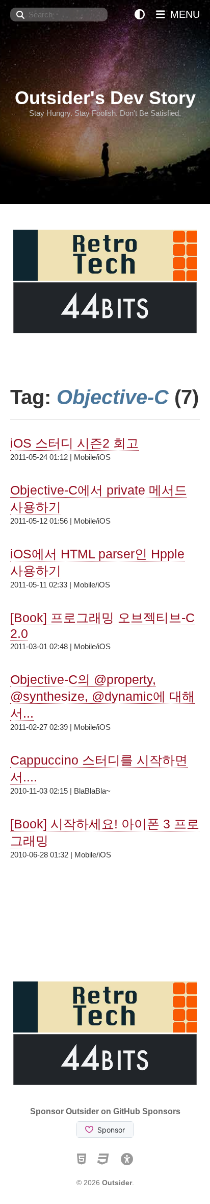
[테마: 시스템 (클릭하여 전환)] (140, 14)
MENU (183, 14)
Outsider (117, 1182)
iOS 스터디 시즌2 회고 (74, 443)
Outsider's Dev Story (105, 97)
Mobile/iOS (92, 457)
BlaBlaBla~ (92, 791)
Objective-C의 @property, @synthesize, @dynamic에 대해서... (102, 696)
